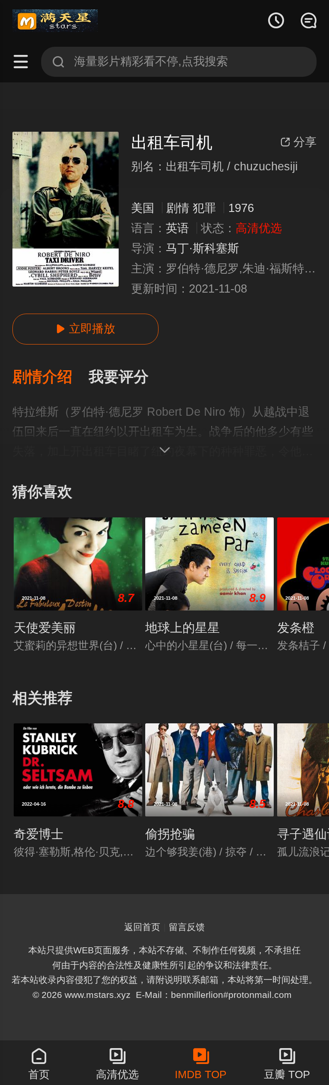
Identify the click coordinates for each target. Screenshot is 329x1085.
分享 (298, 142)
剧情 (177, 208)
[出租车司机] (65, 209)
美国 (142, 208)
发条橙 (295, 628)
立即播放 (85, 328)
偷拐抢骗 (170, 834)
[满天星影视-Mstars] (55, 21)
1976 (241, 208)
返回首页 (142, 927)
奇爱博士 (38, 834)
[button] (50, 377)
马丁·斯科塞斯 (202, 248)
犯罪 (204, 208)
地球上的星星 (182, 628)
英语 (177, 228)
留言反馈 (187, 927)
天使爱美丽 (45, 628)
